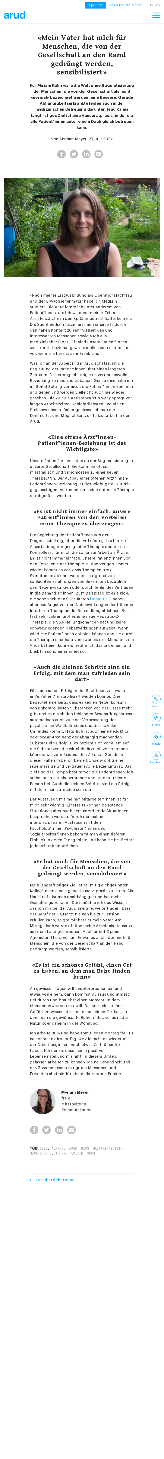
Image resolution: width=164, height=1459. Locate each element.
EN (158, 5)
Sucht (92, 1153)
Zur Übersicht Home (54, 1180)
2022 (44, 1148)
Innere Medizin (69, 1153)
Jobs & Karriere (119, 5)
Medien (137, 5)
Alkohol (58, 1148)
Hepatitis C (100, 599)
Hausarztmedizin (108, 1148)
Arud (73, 1148)
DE (152, 5)
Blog (85, 1148)
